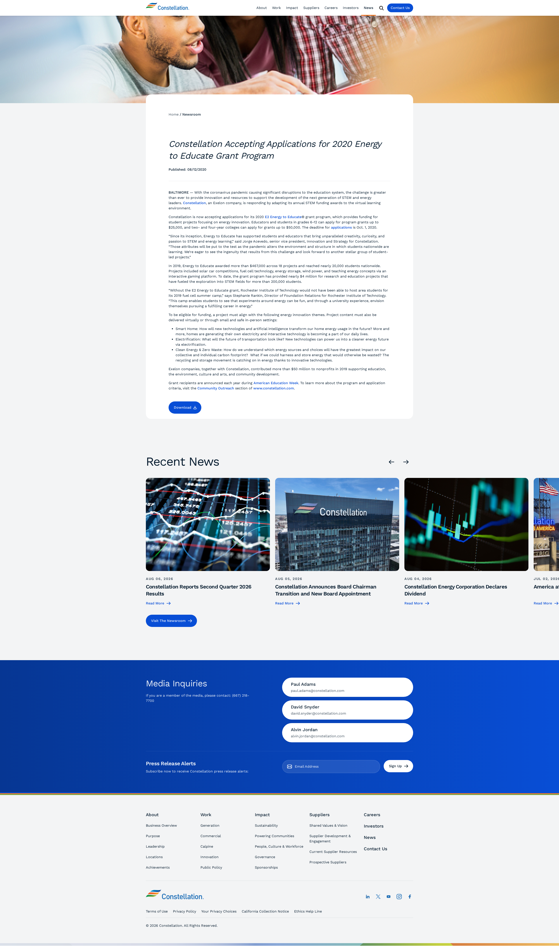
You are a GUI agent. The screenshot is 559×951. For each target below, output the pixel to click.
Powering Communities (274, 836)
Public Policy (211, 867)
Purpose (153, 836)
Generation (209, 825)
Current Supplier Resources (333, 852)
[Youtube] (388, 896)
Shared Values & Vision (328, 825)
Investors (351, 8)
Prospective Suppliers (327, 862)
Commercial (210, 836)
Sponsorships (266, 867)
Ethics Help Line (308, 911)
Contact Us (400, 8)
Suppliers (311, 8)
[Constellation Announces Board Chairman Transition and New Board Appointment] (337, 542)
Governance (265, 857)
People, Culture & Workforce (279, 846)
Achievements (158, 867)
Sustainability (266, 825)
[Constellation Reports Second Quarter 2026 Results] (208, 542)
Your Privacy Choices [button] (218, 911)
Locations (154, 857)
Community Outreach (215, 388)
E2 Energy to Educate (283, 217)
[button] (185, 407)
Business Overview (161, 825)
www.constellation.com (273, 388)
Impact (292, 8)
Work (276, 8)
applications (341, 227)
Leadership (155, 846)
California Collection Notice (265, 911)
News (368, 8)
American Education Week (276, 383)
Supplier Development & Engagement (330, 838)
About (261, 8)
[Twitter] (378, 896)
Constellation (194, 203)
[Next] (406, 462)
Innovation (209, 857)
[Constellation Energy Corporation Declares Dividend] (466, 542)
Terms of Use (157, 911)
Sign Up (395, 766)
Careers (331, 8)
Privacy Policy (184, 911)
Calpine (206, 846)
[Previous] (391, 462)
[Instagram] (399, 896)
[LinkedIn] (367, 896)
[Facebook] (409, 896)
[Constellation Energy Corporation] (167, 8)
